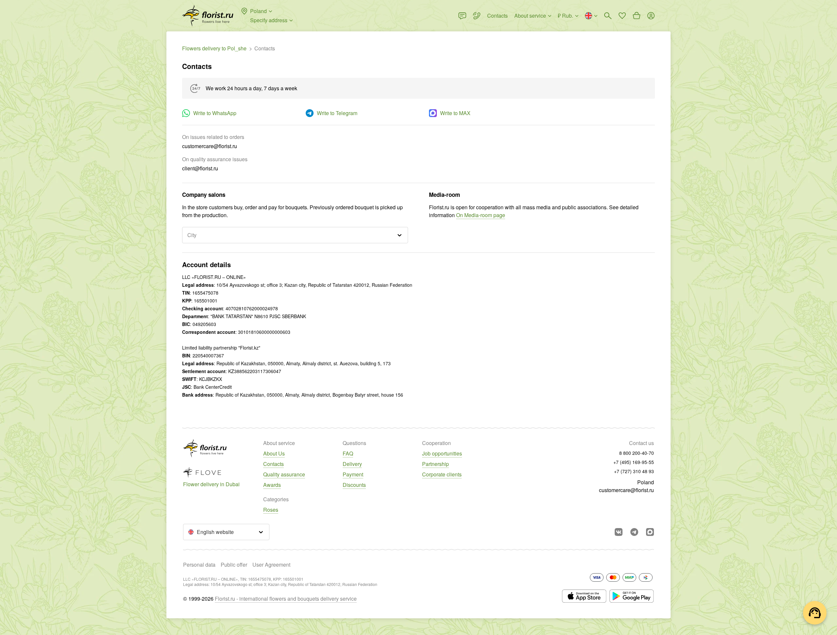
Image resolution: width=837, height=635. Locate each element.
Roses (270, 509)
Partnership (435, 464)
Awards (272, 485)
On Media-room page (480, 215)
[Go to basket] (636, 15)
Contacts (273, 464)
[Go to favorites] (622, 15)
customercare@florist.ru (626, 490)
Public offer (234, 564)
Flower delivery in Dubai (211, 484)
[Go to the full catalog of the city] (208, 16)
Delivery (352, 464)
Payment (353, 474)
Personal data (199, 564)
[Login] (651, 15)
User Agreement (271, 564)
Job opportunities (442, 453)
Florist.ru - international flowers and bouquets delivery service (286, 598)
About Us (274, 453)
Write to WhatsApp (214, 113)
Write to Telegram (337, 113)
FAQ (348, 453)
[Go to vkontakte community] (618, 532)
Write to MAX (455, 113)
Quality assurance (284, 474)
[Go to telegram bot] (634, 532)
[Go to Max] (650, 532)
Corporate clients (442, 474)
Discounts (354, 485)
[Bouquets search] (607, 15)
